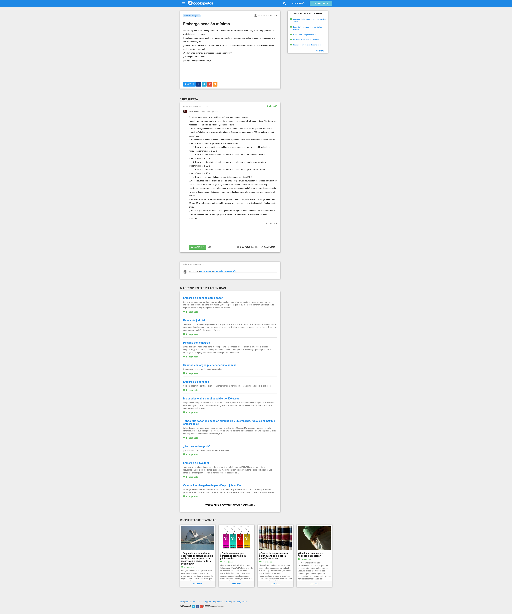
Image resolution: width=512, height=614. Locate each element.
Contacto (211, 602)
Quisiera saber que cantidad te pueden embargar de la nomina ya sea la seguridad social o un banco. (227, 386)
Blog (205, 602)
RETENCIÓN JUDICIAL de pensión (306, 40)
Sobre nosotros (190, 602)
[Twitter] (193, 606)
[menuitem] (198, 84)
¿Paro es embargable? (197, 446)
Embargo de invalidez (196, 463)
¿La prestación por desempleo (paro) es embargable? (206, 450)
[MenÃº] (183, 3)
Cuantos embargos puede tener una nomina (209, 365)
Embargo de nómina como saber (203, 297)
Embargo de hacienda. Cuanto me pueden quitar (309, 20)
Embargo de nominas (196, 381)
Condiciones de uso (223, 602)
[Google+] (201, 606)
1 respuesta (192, 312)
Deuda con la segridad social (304, 35)
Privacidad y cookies (239, 602)
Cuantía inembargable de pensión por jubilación (212, 485)
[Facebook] (197, 606)
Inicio (182, 602)
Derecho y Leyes (191, 16)
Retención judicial (194, 320)
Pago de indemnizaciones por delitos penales (307, 28)
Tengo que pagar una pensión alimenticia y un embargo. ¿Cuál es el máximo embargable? (229, 422)
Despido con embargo (196, 342)
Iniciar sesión (298, 3)
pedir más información (224, 271)
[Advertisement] (230, 70)
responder (205, 271)
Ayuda (200, 602)
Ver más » (321, 51)
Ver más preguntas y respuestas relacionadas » (230, 505)
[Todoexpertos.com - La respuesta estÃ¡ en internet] (200, 3)
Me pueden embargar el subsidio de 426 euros (211, 398)
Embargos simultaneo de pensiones (307, 45)
